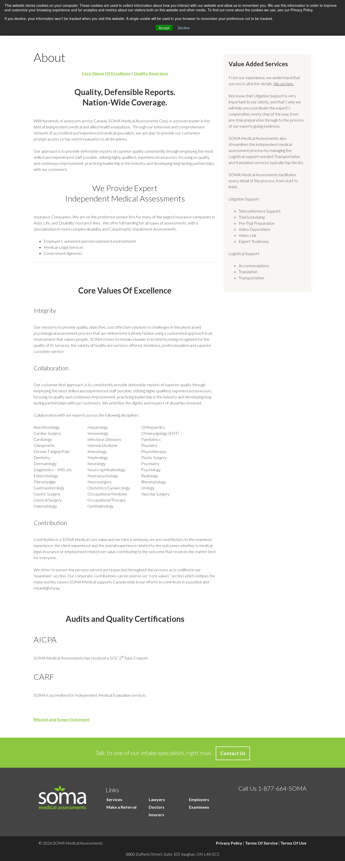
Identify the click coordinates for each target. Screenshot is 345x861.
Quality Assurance (151, 73)
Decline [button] (184, 27)
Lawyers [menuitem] (157, 799)
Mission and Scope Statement (61, 719)
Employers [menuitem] (199, 799)
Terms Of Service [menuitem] (261, 843)
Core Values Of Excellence (106, 73)
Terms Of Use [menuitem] (293, 843)
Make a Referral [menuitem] (121, 807)
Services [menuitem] (114, 799)
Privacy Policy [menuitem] (229, 843)
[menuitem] (109, 814)
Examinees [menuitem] (199, 807)
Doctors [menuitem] (156, 807)
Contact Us (232, 753)
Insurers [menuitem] (156, 814)
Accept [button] (164, 27)
